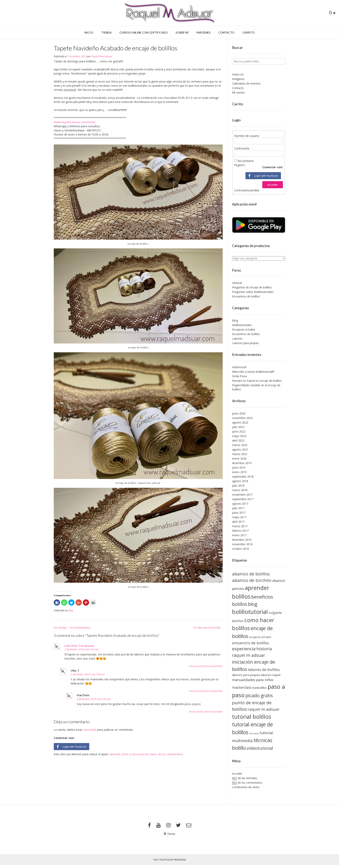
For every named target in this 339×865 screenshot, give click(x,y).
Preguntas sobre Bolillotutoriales (253, 292)
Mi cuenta (238, 92)
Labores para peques (245, 343)
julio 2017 (238, 508)
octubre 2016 (240, 549)
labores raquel (270, 675)
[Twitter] (178, 825)
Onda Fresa (239, 376)
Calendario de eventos (246, 83)
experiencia (244, 649)
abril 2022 (238, 440)
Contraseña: (242, 148)
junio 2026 (238, 413)
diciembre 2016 (242, 540)
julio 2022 (238, 427)
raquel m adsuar (264, 709)
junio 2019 (238, 467)
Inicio (88, 32)
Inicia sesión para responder (206, 666)
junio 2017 (238, 512)
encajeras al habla (260, 637)
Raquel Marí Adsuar (101, 56)
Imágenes (203, 32)
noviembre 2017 (242, 494)
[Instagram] (168, 825)
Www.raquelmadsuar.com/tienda (74, 122)
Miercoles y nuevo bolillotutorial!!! (253, 371)
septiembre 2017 (242, 499)
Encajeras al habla (243, 329)
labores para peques (246, 675)
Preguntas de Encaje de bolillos (252, 287)
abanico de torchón (252, 580)
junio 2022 (238, 431)
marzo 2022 (239, 445)
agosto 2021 (240, 449)
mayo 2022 (239, 436)
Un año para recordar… (208, 627)
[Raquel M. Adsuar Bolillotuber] (169, 13)
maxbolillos (259, 688)
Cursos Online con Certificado (143, 32)
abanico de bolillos (251, 574)
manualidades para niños (252, 679)
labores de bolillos (264, 669)
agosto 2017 (240, 503)
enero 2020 (239, 458)
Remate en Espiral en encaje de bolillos (257, 381)
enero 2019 (239, 472)
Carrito (248, 32)
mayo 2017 (239, 517)
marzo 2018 (239, 490)
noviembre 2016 (242, 544)
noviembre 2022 (242, 418)
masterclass (241, 687)
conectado (90, 729)
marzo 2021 (239, 454)
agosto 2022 (240, 422)
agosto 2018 (240, 481)
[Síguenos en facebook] (149, 825)
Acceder (272, 184)
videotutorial (260, 748)
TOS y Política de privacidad (169, 859)
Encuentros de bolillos (246, 296)
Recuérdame (246, 161)
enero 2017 (239, 535)
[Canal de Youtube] (158, 825)
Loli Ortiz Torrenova (79, 646)
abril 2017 (238, 521)
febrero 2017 (240, 530)
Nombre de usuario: (247, 136)
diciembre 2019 (242, 463)
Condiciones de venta (245, 787)
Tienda (106, 32)
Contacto (226, 32)
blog (252, 604)
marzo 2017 (239, 526)
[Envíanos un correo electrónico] (188, 825)
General (237, 283)
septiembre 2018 (242, 476)
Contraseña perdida (246, 190)
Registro (239, 165)
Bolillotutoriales (242, 325)
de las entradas (244, 778)
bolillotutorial (250, 612)
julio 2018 (238, 485)
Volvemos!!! (239, 367)
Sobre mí (182, 32)
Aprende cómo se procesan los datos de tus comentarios (146, 754)
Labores (237, 338)
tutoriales (254, 733)
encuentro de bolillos (250, 642)
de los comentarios (247, 782)
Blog (70, 610)
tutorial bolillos (251, 716)
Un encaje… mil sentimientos (72, 627)
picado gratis (259, 695)
